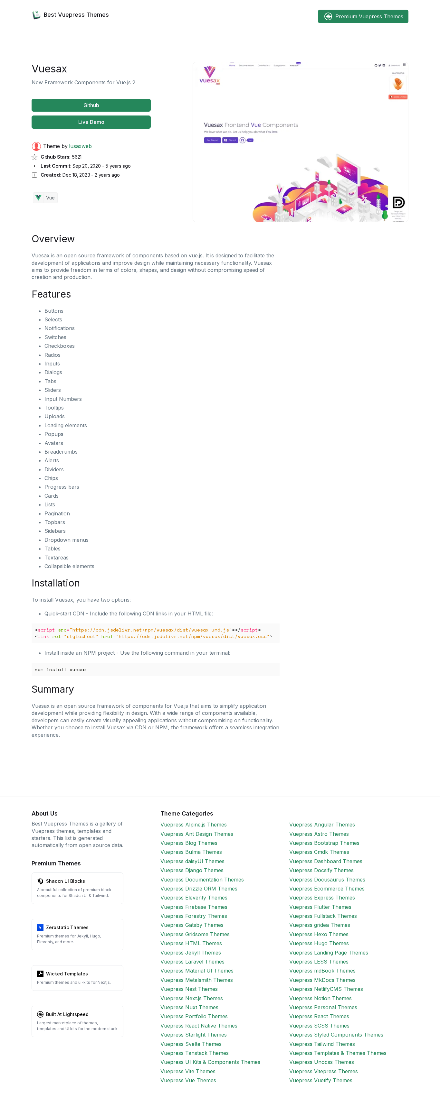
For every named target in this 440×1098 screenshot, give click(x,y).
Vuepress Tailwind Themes (322, 1044)
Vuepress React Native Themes (198, 1025)
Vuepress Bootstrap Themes (324, 843)
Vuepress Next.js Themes (191, 998)
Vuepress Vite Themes (187, 1071)
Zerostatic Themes (67, 927)
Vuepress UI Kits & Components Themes (210, 1062)
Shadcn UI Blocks (65, 881)
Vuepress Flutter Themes (320, 907)
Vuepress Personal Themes (323, 1007)
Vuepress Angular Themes (322, 824)
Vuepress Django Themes (192, 870)
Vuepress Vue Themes (188, 1080)
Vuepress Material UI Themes (197, 970)
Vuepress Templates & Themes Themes (338, 1053)
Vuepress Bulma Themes (191, 852)
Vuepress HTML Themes (191, 943)
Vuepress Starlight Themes (193, 1034)
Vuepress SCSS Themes (319, 1025)
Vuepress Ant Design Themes (196, 834)
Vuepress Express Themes (322, 897)
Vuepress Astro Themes (319, 834)
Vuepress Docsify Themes (321, 870)
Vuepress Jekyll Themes (190, 952)
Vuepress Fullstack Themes (323, 916)
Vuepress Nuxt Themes (189, 1007)
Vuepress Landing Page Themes (328, 952)
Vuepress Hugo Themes (319, 943)
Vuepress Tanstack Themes (194, 1053)
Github (91, 105)
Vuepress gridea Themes (319, 925)
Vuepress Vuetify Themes (320, 1080)
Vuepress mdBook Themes (322, 970)
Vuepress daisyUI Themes (192, 861)
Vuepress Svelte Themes (191, 1044)
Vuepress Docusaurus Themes (327, 879)
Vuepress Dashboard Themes (325, 861)
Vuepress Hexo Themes (319, 934)
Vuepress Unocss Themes (321, 1062)
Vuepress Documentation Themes (202, 879)
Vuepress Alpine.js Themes (193, 824)
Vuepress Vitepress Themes (323, 1071)
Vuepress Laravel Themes (192, 961)
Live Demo (91, 122)
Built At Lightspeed (67, 1014)
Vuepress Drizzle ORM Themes (198, 888)
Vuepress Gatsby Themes (192, 925)
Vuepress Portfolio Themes (194, 1016)
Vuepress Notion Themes (320, 998)
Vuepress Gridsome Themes (195, 934)
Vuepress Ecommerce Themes (327, 888)
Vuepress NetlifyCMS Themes (326, 989)
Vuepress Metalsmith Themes (196, 980)
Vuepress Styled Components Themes (336, 1034)
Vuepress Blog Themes (188, 843)
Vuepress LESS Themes (319, 961)
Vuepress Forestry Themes (193, 916)
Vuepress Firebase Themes (193, 907)
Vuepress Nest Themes (189, 989)
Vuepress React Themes (319, 1016)
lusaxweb (80, 146)
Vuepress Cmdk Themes (319, 852)
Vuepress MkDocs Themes (322, 980)
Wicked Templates (67, 973)
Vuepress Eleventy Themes (193, 897)
